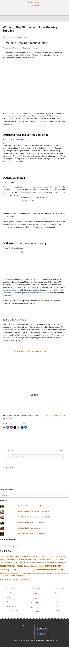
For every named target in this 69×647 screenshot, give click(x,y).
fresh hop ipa (10, 562)
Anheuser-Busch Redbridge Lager (29, 528)
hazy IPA (12, 570)
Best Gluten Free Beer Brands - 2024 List (31, 506)
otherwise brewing (17, 573)
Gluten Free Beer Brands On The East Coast (32, 522)
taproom (2, 575)
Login (61, 450)
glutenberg (43, 562)
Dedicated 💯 (34, 612)
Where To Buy (11, 606)
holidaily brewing (21, 570)
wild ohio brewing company (16, 575)
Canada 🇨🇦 (34, 603)
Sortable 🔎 (34, 607)
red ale (43, 573)
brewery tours (47, 556)
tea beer (6, 575)
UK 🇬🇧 (34, 598)
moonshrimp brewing (53, 569)
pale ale (25, 573)
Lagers (57, 602)
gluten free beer (51, 562)
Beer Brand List (11, 597)
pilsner (29, 573)
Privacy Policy (54, 640)
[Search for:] (34, 495)
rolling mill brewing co (50, 573)
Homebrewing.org (20, 139)
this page (8, 124)
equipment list (11, 221)
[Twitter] (41, 634)
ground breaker (41, 566)
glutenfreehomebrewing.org (32, 292)
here (45, 324)
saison (56, 573)
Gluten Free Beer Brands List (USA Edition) (32, 533)
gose (36, 566)
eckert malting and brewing (52, 559)
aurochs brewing (11, 556)
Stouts (57, 611)
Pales (57, 606)
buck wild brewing (56, 556)
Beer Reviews (11, 602)
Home (11, 593)
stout (66, 573)
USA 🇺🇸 (34, 594)
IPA (36, 569)
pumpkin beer (39, 573)
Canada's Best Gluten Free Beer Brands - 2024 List (34, 517)
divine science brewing (30, 559)
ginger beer (36, 562)
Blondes (57, 593)
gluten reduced (30, 566)
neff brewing (8, 573)
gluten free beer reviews (12, 565)
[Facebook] (38, 634)
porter (33, 573)
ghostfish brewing (23, 562)
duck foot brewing (41, 559)
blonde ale (40, 556)
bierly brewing (29, 556)
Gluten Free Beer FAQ (11, 611)
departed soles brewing (17, 559)
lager (40, 569)
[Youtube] (44, 634)
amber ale (2, 556)
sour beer (61, 573)
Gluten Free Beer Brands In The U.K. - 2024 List (33, 511)
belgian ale (20, 556)
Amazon (46, 187)
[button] (34, 18)
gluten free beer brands (60, 562)
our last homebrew (10, 290)
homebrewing (31, 570)
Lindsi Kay (46, 640)
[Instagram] (48, 634)
